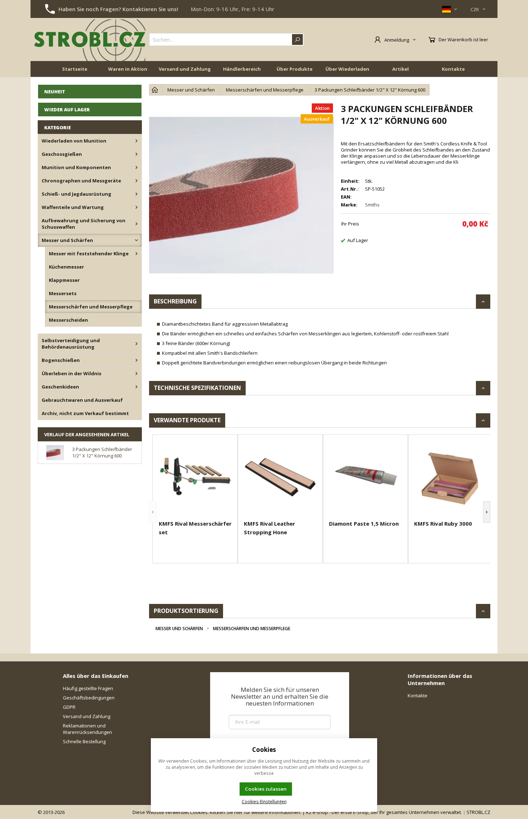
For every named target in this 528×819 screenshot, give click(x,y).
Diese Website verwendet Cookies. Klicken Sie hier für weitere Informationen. (217, 812)
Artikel (400, 69)
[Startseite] (154, 90)
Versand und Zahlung (185, 69)
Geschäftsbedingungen (89, 697)
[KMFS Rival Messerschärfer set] (195, 478)
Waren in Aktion (127, 69)
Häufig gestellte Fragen (88, 688)
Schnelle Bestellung (84, 741)
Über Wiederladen (347, 69)
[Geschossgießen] (136, 154)
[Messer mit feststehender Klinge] (136, 253)
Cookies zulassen (266, 789)
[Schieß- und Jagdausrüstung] (136, 194)
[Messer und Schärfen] (136, 240)
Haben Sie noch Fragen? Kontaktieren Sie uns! (118, 9)
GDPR (69, 707)
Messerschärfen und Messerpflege (251, 628)
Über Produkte (294, 69)
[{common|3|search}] (297, 39)
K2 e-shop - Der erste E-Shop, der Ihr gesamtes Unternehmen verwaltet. (384, 812)
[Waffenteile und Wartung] (136, 207)
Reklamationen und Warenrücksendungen (87, 728)
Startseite (74, 69)
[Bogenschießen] (136, 360)
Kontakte (453, 69)
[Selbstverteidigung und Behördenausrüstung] (136, 344)
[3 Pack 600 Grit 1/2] (241, 195)
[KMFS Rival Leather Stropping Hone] (280, 478)
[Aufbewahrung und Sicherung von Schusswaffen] (136, 224)
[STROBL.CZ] (89, 39)
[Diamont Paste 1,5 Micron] (365, 478)
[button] (152, 512)
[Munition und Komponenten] (136, 167)
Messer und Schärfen (179, 628)
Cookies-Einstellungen (264, 801)
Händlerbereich (242, 69)
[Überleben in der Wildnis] (136, 373)
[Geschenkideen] (136, 387)
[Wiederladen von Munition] (136, 141)
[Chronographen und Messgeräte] (136, 180)
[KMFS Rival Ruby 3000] (450, 478)
